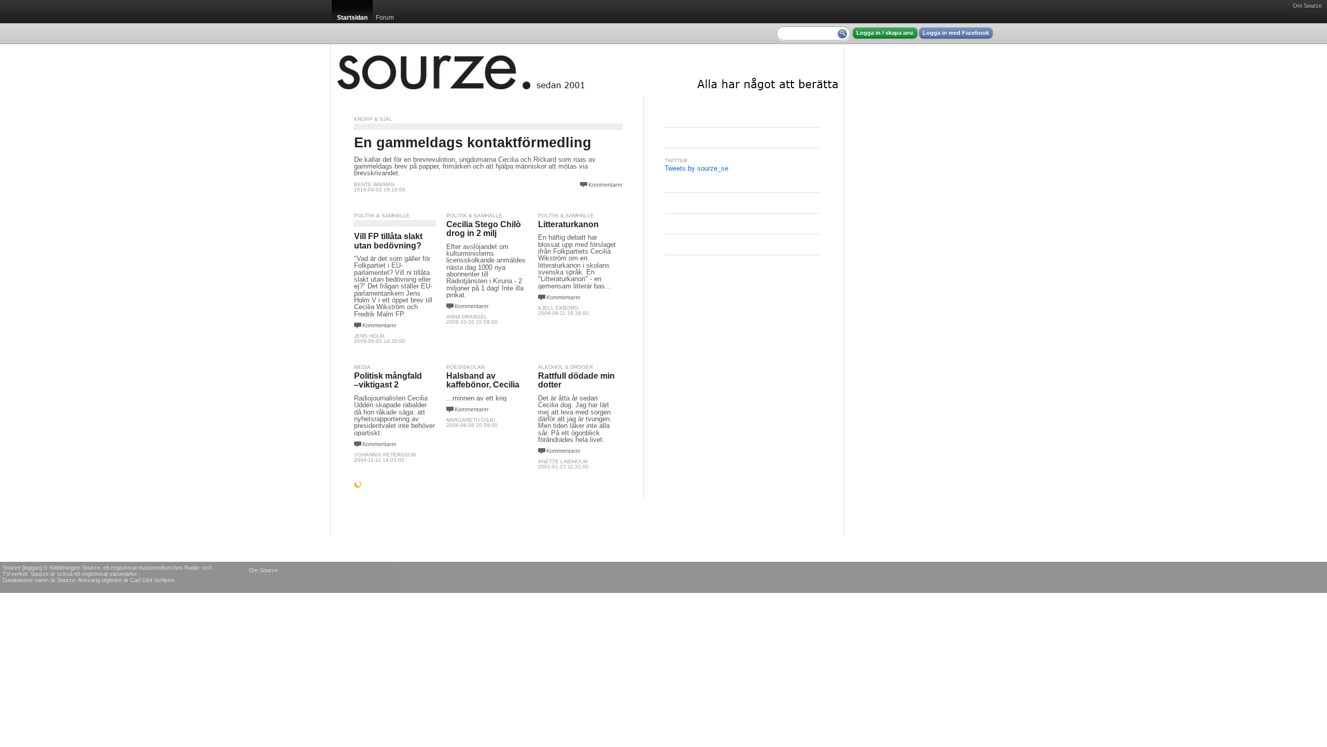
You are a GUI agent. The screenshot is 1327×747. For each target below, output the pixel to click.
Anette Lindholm (562, 461)
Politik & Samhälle (382, 215)
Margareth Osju (470, 420)
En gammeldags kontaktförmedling (472, 142)
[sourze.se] (587, 70)
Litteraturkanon (568, 224)
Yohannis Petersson (385, 455)
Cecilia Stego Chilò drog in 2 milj (483, 229)
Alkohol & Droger (565, 367)
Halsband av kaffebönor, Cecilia (482, 380)
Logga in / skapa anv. (885, 33)
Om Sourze (1307, 6)
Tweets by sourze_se (696, 168)
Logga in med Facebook (956, 33)
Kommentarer (605, 185)
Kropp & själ (373, 119)
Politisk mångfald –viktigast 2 (388, 380)
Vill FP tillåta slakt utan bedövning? (388, 241)
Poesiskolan (465, 367)
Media (362, 367)
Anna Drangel (466, 317)
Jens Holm (369, 336)
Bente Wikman (374, 184)
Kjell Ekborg (558, 308)
